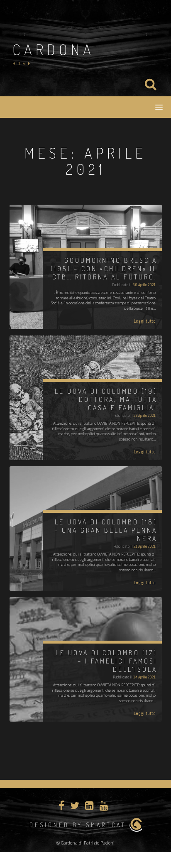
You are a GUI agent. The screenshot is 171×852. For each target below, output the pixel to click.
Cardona (53, 49)
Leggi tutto (145, 321)
